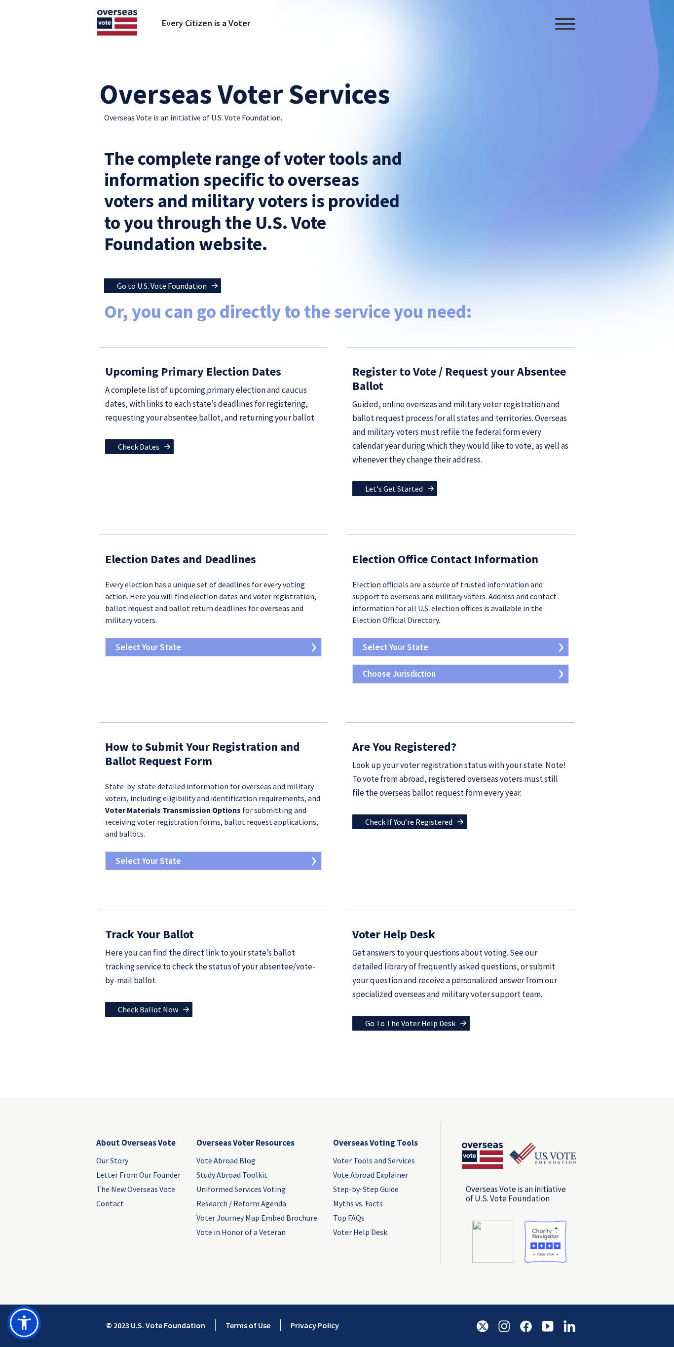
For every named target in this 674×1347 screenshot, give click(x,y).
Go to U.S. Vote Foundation (162, 286)
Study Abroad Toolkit (231, 1175)
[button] (24, 1323)
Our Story (112, 1160)
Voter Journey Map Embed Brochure (256, 1218)
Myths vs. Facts (358, 1203)
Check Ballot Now (148, 1009)
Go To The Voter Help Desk (410, 1023)
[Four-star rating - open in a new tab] (545, 1240)
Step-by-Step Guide (366, 1189)
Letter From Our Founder (138, 1175)
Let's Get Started (394, 489)
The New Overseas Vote (135, 1189)
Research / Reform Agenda (241, 1203)
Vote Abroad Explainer (370, 1175)
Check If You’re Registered (408, 822)
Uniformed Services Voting (241, 1189)
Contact (110, 1203)
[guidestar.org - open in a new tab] (493, 1240)
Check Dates (138, 447)
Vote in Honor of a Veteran (241, 1232)
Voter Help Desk (360, 1232)
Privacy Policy (315, 1325)
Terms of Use (247, 1325)
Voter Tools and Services (374, 1160)
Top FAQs (349, 1218)
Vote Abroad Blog (226, 1160)
